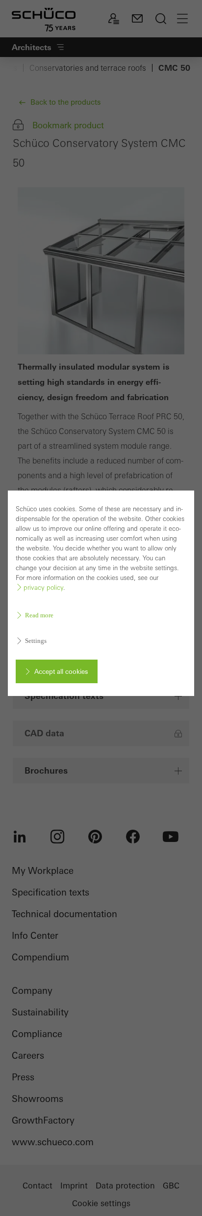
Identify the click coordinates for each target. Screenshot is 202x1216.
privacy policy (43, 587)
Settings (36, 640)
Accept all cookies (61, 671)
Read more (39, 615)
